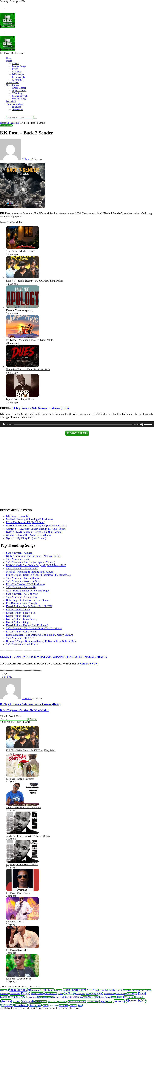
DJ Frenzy (27, 159)
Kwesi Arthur (105, 997)
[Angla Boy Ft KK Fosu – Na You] (22, 862)
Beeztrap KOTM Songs (42, 989)
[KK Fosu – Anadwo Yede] (22, 976)
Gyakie (60, 994)
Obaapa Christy (40, 1001)
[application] (77, 424)
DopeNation (4, 994)
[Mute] (141, 424)
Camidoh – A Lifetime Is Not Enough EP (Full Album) (36, 528)
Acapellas (16, 71)
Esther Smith (14, 994)
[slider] (148, 424)
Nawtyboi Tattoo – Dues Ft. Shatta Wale (28, 369)
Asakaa (15, 63)
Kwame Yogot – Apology (20, 310)
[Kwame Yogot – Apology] (22, 307)
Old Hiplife (17, 109)
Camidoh (104, 990)
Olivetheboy (62, 1002)
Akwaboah (4, 990)
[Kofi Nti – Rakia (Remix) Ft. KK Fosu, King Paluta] (22, 277)
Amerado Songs (18, 990)
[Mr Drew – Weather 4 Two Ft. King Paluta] (22, 336)
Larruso (114, 997)
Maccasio (139, 997)
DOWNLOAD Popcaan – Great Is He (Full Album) (34, 531)
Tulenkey (45, 1005)
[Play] (3, 424)
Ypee (80, 1005)
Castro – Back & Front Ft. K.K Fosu (23, 807)
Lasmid (119, 997)
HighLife (16, 106)
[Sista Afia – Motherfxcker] (22, 247)
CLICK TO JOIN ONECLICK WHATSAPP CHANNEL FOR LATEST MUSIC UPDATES (53, 656)
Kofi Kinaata (120, 994)
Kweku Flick (58, 997)
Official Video (53, 1002)
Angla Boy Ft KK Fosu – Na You (22, 864)
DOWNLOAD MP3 (79, 433)
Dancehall (11, 101)
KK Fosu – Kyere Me (18, 516)
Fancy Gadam (37, 993)
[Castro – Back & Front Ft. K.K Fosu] (22, 804)
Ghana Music (12, 82)
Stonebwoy (21, 1005)
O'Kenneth (27, 1001)
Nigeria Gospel (19, 90)
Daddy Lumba (115, 990)
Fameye (25, 993)
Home (9, 58)
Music (9, 60)
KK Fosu (7, 676)
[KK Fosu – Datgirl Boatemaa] (22, 776)
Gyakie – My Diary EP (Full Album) (26, 538)
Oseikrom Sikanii (77, 1001)
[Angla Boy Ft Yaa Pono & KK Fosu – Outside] (22, 833)
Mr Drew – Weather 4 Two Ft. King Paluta (29, 339)
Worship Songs (19, 98)
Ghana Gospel (19, 88)
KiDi (88, 994)
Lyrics (15, 69)
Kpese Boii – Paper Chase (20, 399)
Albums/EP (17, 79)
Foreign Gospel (19, 96)
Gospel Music (12, 85)
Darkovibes (127, 990)
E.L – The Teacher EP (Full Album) (25, 522)
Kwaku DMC (17, 996)
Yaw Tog (73, 1005)
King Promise (109, 994)
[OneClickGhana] (7, 27)
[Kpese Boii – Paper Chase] (22, 395)
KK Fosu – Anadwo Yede (18, 978)
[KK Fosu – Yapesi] (22, 919)
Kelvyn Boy (80, 994)
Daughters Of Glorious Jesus (141, 990)
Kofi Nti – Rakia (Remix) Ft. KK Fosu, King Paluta (34, 280)
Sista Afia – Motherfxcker (20, 251)
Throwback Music (14, 104)
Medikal (6, 1001)
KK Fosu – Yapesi (14, 921)
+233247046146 (89, 663)
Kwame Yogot (32, 997)
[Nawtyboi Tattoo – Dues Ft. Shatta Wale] (22, 366)
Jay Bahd (69, 993)
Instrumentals (18, 77)
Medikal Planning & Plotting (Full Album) (29, 519)
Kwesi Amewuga (89, 996)
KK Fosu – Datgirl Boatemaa (20, 779)
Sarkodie (119, 1001)
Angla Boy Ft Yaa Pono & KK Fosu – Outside (28, 836)
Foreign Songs (19, 66)
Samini (109, 1002)
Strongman (35, 1005)
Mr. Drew (16, 1002)
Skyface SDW (7, 1005)
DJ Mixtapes (18, 74)
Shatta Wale (136, 1000)
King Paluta (96, 993)
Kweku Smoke (72, 997)
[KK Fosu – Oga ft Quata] (22, 890)
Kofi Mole (131, 993)
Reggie (103, 1001)
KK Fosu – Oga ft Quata (18, 893)
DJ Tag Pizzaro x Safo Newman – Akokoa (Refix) (40, 408)
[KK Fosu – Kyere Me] (22, 947)
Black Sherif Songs (74, 989)
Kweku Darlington (45, 997)
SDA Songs (17, 93)
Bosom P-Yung (93, 990)
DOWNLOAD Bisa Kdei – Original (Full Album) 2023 (36, 525)
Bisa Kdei (58, 990)
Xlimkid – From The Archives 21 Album (28, 534)
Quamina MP (92, 1002)
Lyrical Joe (129, 996)
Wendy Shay (64, 1005)
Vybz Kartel (54, 1005)
